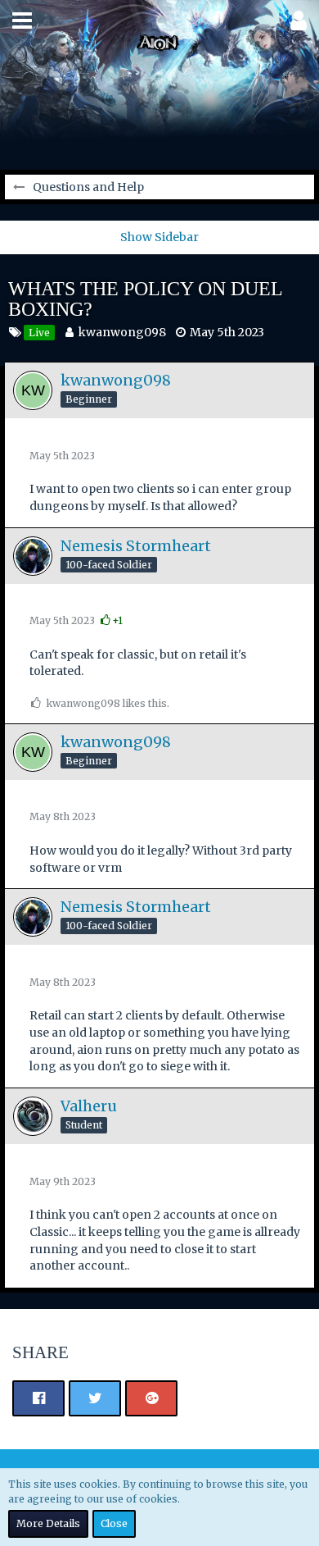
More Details (48, 1523)
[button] (22, 20)
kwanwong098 (122, 332)
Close (114, 1523)
